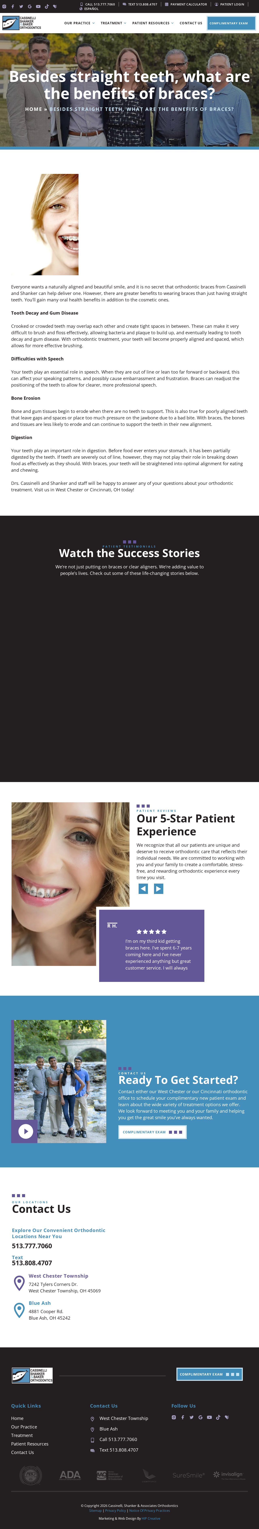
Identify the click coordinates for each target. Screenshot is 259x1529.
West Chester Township (58, 1275)
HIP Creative (151, 1518)
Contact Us (191, 23)
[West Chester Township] (19, 1283)
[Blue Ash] (19, 1310)
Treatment (111, 23)
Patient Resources (151, 23)
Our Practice (77, 23)
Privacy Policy (116, 1510)
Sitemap (95, 1510)
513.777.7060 (32, 1245)
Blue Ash (40, 1303)
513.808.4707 (32, 1262)
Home (33, 109)
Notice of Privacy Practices (149, 1510)
